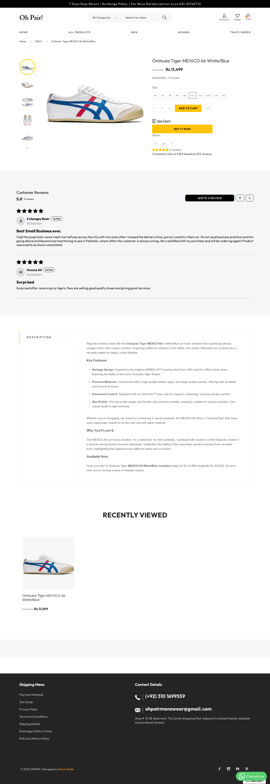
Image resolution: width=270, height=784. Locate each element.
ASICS (38, 41)
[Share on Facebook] (155, 144)
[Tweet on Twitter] (163, 144)
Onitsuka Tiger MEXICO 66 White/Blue (73, 41)
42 (200, 95)
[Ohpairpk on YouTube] (237, 769)
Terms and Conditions (33, 716)
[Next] (139, 101)
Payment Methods (31, 695)
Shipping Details (29, 724)
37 (162, 95)
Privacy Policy (28, 709)
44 (216, 95)
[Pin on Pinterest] (172, 144)
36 (155, 95)
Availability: (160, 78)
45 (224, 95)
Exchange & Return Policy (35, 731)
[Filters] (240, 198)
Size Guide (26, 702)
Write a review (209, 198)
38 (170, 95)
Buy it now (182, 129)
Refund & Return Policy (34, 738)
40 (184, 95)
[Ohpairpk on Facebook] (219, 769)
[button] (160, 150)
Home (22, 41)
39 (177, 95)
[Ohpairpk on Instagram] (228, 769)
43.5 (208, 95)
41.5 (192, 95)
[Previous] (50, 101)
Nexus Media (66, 769)
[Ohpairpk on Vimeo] (247, 769)
